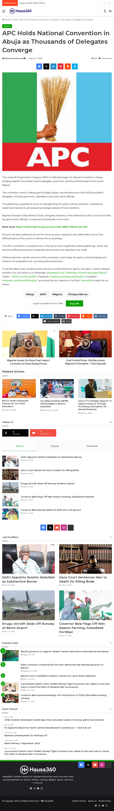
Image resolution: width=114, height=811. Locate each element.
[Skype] (75, 66)
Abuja (30, 294)
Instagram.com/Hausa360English (19, 280)
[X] (46, 66)
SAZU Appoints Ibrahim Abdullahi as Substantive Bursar (51, 457)
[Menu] (3, 12)
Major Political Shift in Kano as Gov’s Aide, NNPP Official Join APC (52, 226)
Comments (92, 446)
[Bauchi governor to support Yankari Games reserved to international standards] (10, 655)
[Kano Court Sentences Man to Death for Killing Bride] (10, 474)
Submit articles (79, 801)
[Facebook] (39, 66)
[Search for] (110, 12)
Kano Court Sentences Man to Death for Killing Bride (50, 470)
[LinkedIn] (53, 66)
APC (43, 294)
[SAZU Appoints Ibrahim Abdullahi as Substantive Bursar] (10, 461)
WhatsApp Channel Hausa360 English (86, 272)
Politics (15, 19)
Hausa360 (86, 280)
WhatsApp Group (56, 272)
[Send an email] (24, 58)
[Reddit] (68, 66)
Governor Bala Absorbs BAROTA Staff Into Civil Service (51, 510)
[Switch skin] (105, 12)
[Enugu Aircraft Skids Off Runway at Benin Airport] (10, 487)
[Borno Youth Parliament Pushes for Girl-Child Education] (19, 388)
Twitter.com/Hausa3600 (24, 276)
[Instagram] (41, 788)
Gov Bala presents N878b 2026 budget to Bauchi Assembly (54, 404)
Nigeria (58, 294)
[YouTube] (38, 788)
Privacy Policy (105, 801)
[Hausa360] (21, 11)
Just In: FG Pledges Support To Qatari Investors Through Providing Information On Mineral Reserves (95, 405)
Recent (19, 446)
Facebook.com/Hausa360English (67, 276)
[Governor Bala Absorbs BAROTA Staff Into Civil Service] (10, 514)
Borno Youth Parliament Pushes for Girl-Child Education (15, 403)
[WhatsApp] (45, 788)
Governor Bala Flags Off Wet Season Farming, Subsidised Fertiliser (57, 496)
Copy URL (74, 303)
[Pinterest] (61, 66)
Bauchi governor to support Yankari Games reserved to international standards (65, 651)
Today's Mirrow (79, 294)
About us (92, 801)
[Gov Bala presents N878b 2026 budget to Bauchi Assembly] (57, 388)
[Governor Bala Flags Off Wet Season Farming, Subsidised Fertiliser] (10, 500)
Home (7, 19)
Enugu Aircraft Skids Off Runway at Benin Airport (42, 3)
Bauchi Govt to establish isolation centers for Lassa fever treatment (58, 676)
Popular (55, 446)
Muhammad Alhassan (13, 58)
